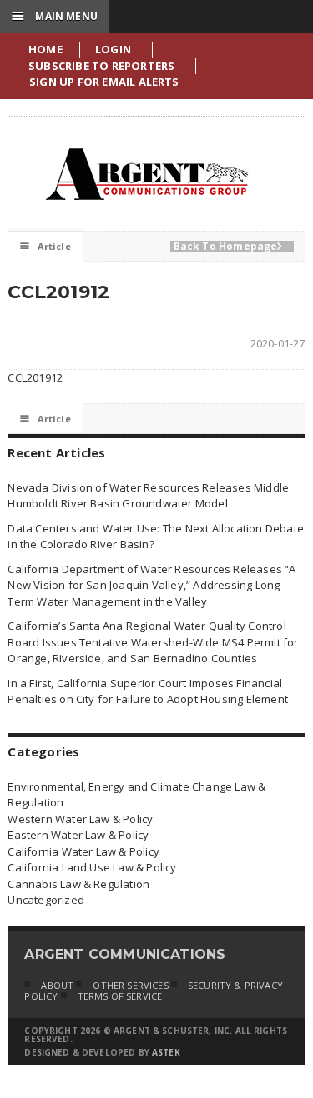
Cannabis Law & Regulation (78, 883)
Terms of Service (120, 996)
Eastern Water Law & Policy (78, 834)
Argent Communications (146, 174)
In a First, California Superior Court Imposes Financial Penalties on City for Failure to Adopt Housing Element (148, 691)
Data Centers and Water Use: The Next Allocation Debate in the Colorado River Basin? (156, 536)
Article (45, 246)
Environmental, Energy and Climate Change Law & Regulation (136, 795)
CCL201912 (35, 377)
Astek (166, 1052)
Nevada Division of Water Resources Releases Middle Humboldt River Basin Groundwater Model (148, 496)
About (57, 985)
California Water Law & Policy (83, 851)
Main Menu (55, 15)
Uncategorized (46, 899)
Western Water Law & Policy (80, 818)
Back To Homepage (228, 246)
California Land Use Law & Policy (92, 867)
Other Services (130, 985)
